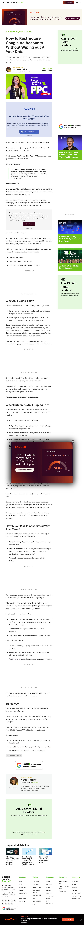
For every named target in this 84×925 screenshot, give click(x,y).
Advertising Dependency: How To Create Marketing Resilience (12, 860)
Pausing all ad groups (16, 659)
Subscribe (75, 881)
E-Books (48, 890)
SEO (20, 884)
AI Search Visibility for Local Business (69, 267)
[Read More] (70, 227)
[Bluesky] (3, 903)
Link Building (36, 881)
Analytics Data (37, 901)
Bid (10, 311)
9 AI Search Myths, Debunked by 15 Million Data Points (69, 239)
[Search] (80, 2)
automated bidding (28, 558)
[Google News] (3, 900)
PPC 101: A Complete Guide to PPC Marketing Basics (27, 751)
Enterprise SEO (37, 895)
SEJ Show (49, 893)
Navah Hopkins (20, 69)
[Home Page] (14, 2)
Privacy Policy (76, 893)
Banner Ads (62, 891)
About (74, 884)
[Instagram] (6, 903)
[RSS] (11, 903)
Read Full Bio (14, 788)
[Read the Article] (12, 851)
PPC (34, 898)
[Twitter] (14, 900)
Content (21, 890)
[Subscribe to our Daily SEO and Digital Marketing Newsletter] (77, 2)
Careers (74, 890)
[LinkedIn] (6, 900)
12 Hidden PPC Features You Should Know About (44, 859)
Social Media (22, 893)
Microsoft (35, 782)
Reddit (34, 904)
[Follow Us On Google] (29, 765)
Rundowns (49, 884)
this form (36, 727)
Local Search (36, 884)
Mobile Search (37, 887)
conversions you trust (29, 397)
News (20, 881)
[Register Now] (70, 142)
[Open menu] (3, 2)
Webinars (48, 881)
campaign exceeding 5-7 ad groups (33, 603)
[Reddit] (9, 903)
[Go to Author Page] (8, 69)
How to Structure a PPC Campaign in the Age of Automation (30, 747)
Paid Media (22, 887)
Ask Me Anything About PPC (14, 755)
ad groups (42, 200)
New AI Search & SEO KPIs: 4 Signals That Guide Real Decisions (68, 155)
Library (48, 887)
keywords (31, 200)
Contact (74, 887)
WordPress (22, 901)
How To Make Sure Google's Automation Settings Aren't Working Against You (28, 861)
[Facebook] (11, 900)
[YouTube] (9, 900)
